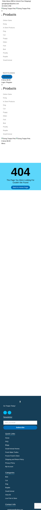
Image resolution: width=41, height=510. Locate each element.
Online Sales (7, 20)
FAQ (6, 441)
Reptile (5, 56)
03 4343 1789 (6, 6)
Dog (4, 31)
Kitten (5, 42)
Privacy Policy (10, 463)
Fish (4, 46)
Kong (5, 24)
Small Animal (7, 60)
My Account (9, 466)
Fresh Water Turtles (11, 452)
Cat (4, 35)
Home (7, 438)
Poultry (5, 53)
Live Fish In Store (11, 498)
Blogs (7, 445)
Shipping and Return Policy (14, 459)
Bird (4, 49)
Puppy (5, 38)
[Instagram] (9, 412)
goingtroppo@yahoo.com (10, 3)
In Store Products (9, 27)
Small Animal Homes (12, 449)
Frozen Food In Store (12, 456)
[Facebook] (5, 412)
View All (8, 495)
